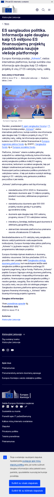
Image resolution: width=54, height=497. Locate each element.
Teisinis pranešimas (10, 436)
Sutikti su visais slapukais (25, 483)
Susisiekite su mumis (11, 411)
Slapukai (6, 426)
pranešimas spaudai (16, 303)
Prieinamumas (8, 368)
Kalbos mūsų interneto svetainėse (17, 421)
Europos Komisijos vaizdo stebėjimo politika (21, 378)
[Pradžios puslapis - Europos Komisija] (9, 9)
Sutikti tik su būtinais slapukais (27, 490)
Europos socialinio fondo (24, 147)
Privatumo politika (10, 431)
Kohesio (36, 58)
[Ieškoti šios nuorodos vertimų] (25, 144)
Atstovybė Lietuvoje (11, 319)
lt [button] (37, 10)
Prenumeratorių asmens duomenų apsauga (21, 373)
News (7, 24)
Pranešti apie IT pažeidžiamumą (16, 416)
